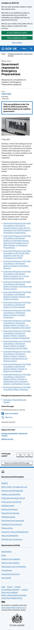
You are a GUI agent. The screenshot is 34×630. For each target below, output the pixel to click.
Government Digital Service (11, 598)
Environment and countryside (12, 521)
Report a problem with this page (17, 463)
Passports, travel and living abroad (14, 532)
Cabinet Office (6, 94)
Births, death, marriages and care (14, 487)
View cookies (17, 42)
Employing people (8, 517)
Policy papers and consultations (13, 566)
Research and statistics (10, 563)
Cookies (17, 587)
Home (3, 54)
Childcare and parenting (10, 494)
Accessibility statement (10, 590)
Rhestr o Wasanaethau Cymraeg (13, 595)
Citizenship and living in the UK (13, 498)
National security (7, 439)
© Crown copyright (17, 625)
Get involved (6, 578)
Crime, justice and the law (11, 502)
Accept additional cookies (17, 33)
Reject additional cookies (17, 38)
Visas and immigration (9, 535)
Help (3, 587)
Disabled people (7, 506)
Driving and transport (9, 509)
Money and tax (7, 528)
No (30, 455)
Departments (6, 552)
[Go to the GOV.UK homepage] (9, 48)
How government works (10, 574)
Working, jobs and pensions (11, 539)
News (3, 555)
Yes (21, 455)
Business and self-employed (12, 491)
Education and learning (10, 513)
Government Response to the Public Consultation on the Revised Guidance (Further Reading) (17, 304)
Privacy (10, 587)
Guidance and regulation (10, 559)
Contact (24, 590)
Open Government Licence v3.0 (13, 607)
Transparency (6, 570)
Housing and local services (11, 524)
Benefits (4, 483)
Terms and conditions (9, 592)
